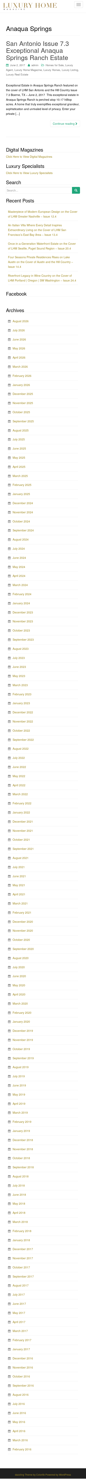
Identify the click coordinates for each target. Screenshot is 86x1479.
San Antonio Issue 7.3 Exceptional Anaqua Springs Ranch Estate (37, 50)
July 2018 (19, 1185)
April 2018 (19, 1213)
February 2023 (22, 694)
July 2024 (19, 548)
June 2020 (19, 976)
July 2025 (19, 439)
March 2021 (20, 903)
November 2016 (23, 1367)
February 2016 (22, 1449)
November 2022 (23, 721)
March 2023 (20, 685)
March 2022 (20, 794)
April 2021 (19, 894)
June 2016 (19, 1413)
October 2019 (21, 1049)
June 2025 (19, 448)
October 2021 (21, 840)
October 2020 (21, 940)
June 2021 (19, 876)
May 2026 (19, 348)
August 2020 (21, 958)
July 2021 (19, 867)
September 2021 (23, 849)
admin (34, 65)
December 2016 (23, 1358)
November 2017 (23, 1258)
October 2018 (21, 1158)
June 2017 (19, 1304)
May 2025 (19, 457)
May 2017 (19, 1313)
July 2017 (19, 1294)
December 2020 (23, 922)
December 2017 (23, 1249)
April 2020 (19, 994)
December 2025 (23, 394)
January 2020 (21, 1021)
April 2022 (19, 785)
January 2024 (21, 603)
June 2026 (19, 339)
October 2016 (21, 1376)
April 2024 (19, 576)
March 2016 (20, 1440)
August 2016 (21, 1395)
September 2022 (23, 740)
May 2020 (19, 985)
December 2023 (23, 612)
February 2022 (22, 803)
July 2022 (19, 758)
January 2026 (21, 385)
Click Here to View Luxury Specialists (29, 173)
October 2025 (21, 412)
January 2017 (21, 1349)
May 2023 (19, 676)
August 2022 (21, 749)
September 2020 (23, 949)
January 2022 (21, 812)
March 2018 (20, 1222)
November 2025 (23, 403)
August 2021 (21, 858)
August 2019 (21, 1067)
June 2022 (19, 767)
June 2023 (19, 667)
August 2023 (21, 649)
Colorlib (40, 1474)
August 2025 (21, 430)
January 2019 (21, 1131)
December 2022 (23, 712)
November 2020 (23, 930)
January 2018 (21, 1240)
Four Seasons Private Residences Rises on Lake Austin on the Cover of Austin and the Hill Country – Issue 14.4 (40, 262)
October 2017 (21, 1267)
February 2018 (22, 1231)
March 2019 (20, 1112)
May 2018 (19, 1203)
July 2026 (19, 330)
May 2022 (19, 776)
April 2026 (19, 357)
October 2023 (21, 630)
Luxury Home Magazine (28, 70)
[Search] (76, 190)
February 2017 (22, 1340)
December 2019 (23, 1031)
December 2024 (23, 503)
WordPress (65, 1474)
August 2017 (21, 1285)
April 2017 (19, 1322)
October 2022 (21, 730)
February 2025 (22, 485)
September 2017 (23, 1276)
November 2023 (23, 621)
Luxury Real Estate (17, 74)
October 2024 (21, 521)
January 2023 (21, 703)
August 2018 (21, 1176)
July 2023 (19, 658)
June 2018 (19, 1195)
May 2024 (19, 567)
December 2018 (23, 1140)
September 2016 (23, 1385)
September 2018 (23, 1167)
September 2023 (23, 639)
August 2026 (21, 321)
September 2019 (23, 1058)
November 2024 (23, 512)
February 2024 (22, 594)
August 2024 (21, 539)
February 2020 (22, 1013)
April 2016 (19, 1431)
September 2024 (23, 530)
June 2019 (19, 1085)
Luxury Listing (70, 70)
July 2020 (19, 967)
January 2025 (21, 494)
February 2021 (22, 912)
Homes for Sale (55, 65)
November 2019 (23, 1040)
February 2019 (22, 1122)
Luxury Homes (51, 70)
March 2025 (20, 476)
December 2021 (23, 821)
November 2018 (23, 1149)
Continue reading (64, 124)
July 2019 (19, 1076)
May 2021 (19, 885)
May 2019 (19, 1094)
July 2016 (19, 1404)
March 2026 (20, 367)
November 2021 (23, 831)
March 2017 (20, 1331)
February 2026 (22, 376)
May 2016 (19, 1422)
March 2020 (20, 1003)
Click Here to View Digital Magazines (29, 157)
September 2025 (23, 421)
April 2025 (19, 467)
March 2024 (20, 585)
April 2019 (19, 1104)
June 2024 (19, 558)
